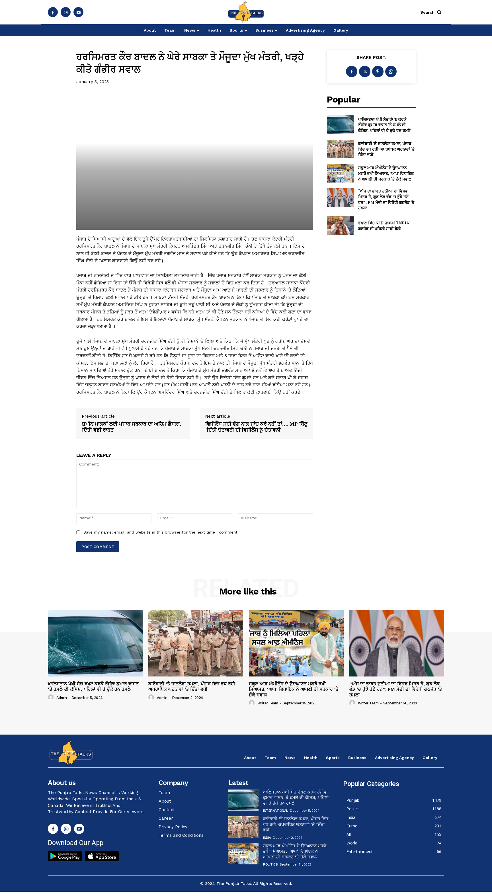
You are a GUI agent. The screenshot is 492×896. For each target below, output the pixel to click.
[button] (432, 12)
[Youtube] (78, 12)
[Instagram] (66, 12)
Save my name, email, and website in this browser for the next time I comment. (161, 532)
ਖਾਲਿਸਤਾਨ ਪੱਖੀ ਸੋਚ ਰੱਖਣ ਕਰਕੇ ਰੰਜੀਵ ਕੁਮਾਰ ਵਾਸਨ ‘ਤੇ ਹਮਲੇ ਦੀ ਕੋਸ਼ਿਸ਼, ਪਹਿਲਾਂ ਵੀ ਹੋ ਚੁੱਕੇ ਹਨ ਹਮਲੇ (384, 124)
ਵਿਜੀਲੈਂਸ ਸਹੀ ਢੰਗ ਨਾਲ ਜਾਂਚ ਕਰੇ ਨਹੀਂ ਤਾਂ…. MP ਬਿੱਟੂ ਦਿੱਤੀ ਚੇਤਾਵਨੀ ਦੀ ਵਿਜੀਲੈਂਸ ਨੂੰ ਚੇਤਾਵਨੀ (256, 427)
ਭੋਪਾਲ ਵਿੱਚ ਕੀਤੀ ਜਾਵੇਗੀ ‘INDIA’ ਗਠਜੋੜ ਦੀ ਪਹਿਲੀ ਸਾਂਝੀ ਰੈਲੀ (384, 225)
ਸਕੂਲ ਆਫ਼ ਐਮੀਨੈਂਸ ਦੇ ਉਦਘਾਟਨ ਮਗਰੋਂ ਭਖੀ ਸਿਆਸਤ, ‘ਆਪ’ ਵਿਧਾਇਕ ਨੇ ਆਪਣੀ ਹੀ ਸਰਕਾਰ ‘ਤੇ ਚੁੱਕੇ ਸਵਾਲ (386, 173)
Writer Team (267, 703)
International (275, 811)
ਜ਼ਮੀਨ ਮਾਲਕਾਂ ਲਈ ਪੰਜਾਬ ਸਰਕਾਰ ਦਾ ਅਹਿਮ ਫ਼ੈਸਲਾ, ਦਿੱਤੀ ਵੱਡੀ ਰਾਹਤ (131, 427)
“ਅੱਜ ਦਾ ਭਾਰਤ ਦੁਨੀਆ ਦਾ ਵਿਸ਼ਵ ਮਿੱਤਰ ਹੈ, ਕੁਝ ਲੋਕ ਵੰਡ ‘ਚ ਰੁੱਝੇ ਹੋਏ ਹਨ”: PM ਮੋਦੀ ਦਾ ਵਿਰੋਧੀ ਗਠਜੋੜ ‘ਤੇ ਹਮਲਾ (386, 199)
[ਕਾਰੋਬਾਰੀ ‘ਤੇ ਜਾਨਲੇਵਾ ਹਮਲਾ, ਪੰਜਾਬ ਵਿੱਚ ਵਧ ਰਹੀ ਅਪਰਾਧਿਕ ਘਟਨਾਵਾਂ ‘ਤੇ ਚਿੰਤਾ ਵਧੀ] (340, 149)
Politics (270, 864)
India (267, 838)
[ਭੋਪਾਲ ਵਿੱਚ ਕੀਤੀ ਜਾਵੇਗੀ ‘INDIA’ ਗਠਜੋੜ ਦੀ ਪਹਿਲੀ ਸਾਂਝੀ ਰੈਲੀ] (340, 225)
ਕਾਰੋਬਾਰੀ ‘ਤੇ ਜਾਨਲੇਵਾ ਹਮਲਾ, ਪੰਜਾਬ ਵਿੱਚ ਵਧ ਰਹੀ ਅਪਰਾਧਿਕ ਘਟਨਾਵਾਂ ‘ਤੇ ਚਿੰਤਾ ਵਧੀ (386, 149)
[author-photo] (51, 697)
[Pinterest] (378, 71)
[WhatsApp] (391, 71)
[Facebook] (53, 12)
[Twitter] (364, 71)
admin (61, 698)
